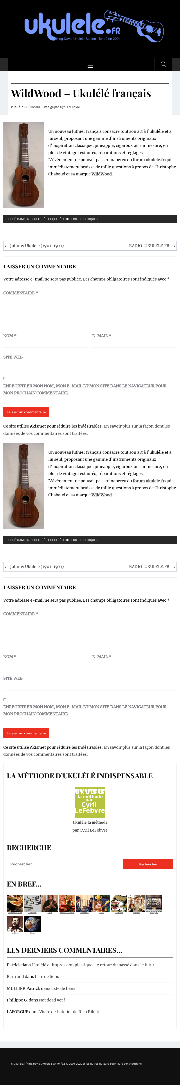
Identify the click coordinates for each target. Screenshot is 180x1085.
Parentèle (119, 913)
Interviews (84, 913)
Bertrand (15, 976)
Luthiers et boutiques (80, 219)
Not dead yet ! (52, 1000)
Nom (10, 335)
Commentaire (20, 292)
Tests (50, 913)
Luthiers (136, 913)
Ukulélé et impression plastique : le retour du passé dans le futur (93, 964)
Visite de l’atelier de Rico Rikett (69, 1011)
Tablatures (32, 913)
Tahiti (101, 913)
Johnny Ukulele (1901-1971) (37, 245)
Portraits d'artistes (67, 913)
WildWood (102, 174)
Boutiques (154, 913)
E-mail (101, 335)
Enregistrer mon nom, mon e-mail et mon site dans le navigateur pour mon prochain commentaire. (85, 389)
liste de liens (47, 976)
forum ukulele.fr (148, 159)
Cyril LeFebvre (70, 107)
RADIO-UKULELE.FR (149, 245)
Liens (32, 933)
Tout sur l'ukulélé (15, 913)
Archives (15, 933)
